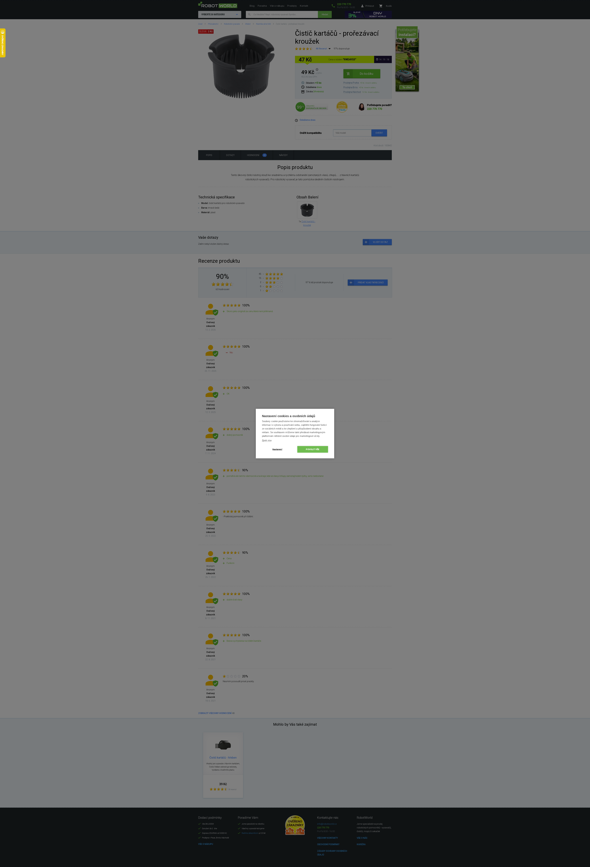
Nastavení (277, 449)
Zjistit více (266, 440)
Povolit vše (312, 449)
